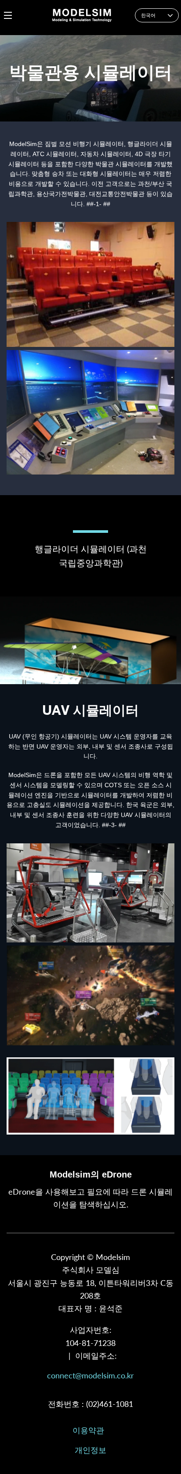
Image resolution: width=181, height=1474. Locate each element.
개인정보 (90, 1450)
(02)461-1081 (109, 1404)
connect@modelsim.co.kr (90, 1375)
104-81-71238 (90, 1343)
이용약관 (88, 1430)
